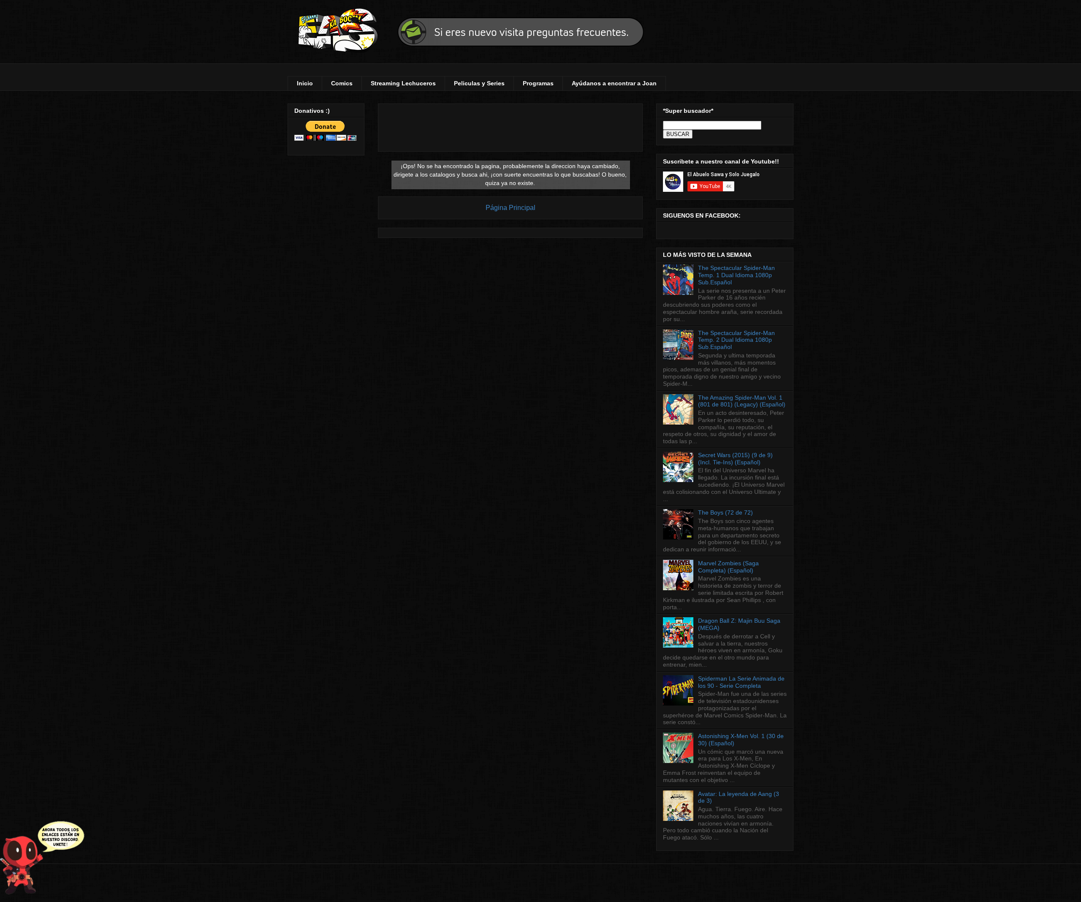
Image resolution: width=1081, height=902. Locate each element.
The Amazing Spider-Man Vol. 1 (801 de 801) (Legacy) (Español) (741, 401)
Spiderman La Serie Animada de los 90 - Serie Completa (741, 682)
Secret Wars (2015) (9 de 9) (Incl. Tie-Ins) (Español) (735, 459)
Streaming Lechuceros (403, 83)
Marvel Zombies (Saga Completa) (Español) (728, 567)
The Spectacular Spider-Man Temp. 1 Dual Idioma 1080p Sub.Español (736, 275)
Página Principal (510, 207)
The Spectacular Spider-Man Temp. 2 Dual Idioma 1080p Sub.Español (736, 340)
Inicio (305, 83)
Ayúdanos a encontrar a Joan (614, 83)
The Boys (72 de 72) (725, 512)
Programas (538, 83)
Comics (342, 83)
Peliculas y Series (479, 83)
